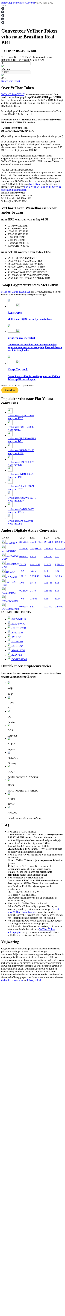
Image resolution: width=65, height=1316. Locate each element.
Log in (4, 938)
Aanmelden (12, 938)
